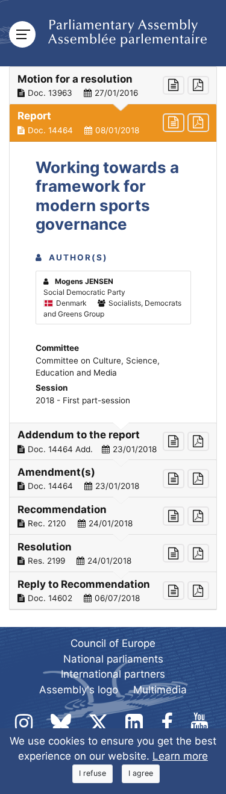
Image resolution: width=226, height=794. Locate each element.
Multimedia (160, 690)
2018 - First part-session (83, 400)
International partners (113, 674)
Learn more (180, 756)
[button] (113, 85)
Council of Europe (113, 643)
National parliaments (113, 659)
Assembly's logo (78, 690)
